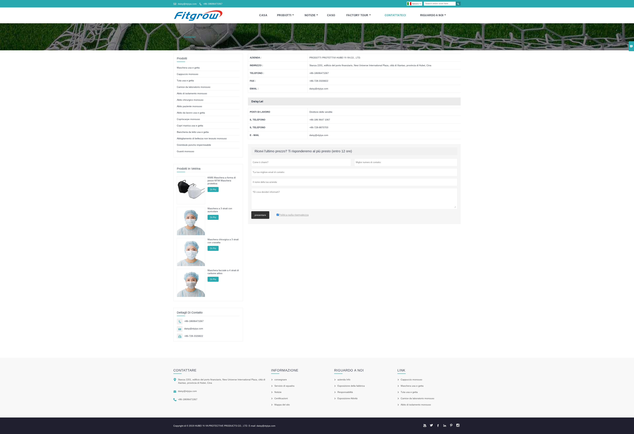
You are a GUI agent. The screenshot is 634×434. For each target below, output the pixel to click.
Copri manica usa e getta (190, 125)
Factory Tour (357, 15)
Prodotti (284, 15)
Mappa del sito (282, 404)
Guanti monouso (185, 151)
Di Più (213, 189)
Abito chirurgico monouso (190, 100)
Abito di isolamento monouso (192, 93)
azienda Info (343, 379)
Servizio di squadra (284, 385)
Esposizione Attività (347, 398)
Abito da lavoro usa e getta (191, 112)
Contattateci (395, 15)
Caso (331, 15)
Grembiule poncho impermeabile (194, 145)
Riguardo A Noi (431, 15)
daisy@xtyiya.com (187, 3)
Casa (263, 15)
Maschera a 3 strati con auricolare (220, 210)
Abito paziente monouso (189, 106)
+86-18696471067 (212, 3)
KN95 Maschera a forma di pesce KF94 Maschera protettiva (222, 180)
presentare (260, 215)
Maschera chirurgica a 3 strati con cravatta (223, 241)
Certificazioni (281, 398)
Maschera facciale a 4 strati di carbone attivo (223, 272)
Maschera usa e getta (188, 67)
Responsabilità (345, 392)
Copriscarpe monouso (188, 119)
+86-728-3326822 (193, 336)
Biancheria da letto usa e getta (193, 132)
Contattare (184, 370)
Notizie (310, 15)
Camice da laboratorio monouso (193, 87)
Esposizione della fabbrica (351, 385)
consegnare (280, 379)
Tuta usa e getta (185, 80)
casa (176, 36)
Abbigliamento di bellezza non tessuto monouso (202, 138)
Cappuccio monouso (187, 74)
